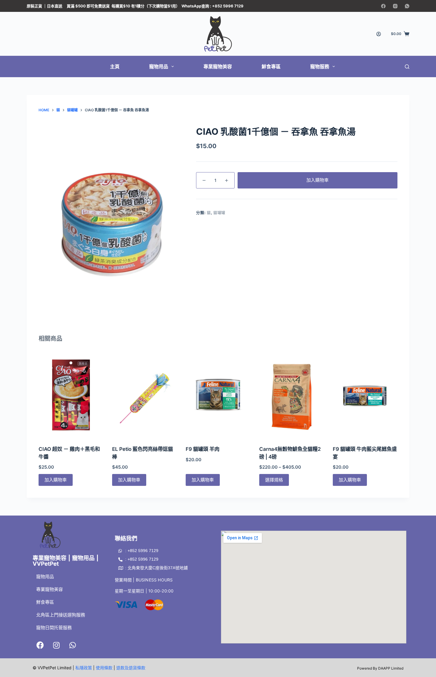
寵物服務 (319, 66)
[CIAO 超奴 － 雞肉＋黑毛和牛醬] (71, 395)
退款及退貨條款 (130, 667)
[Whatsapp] (72, 645)
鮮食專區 (271, 66)
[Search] (407, 66)
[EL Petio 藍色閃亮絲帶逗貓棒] (144, 395)
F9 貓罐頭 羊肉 (202, 449)
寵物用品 (158, 66)
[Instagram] (395, 6)
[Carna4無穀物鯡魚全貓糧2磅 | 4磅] (291, 395)
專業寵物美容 (217, 66)
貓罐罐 (219, 212)
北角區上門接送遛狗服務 (60, 615)
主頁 (115, 66)
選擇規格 (274, 480)
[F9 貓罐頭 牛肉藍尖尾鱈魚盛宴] (365, 395)
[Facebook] (383, 6)
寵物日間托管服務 (54, 627)
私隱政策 (83, 667)
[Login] (378, 34)
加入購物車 (317, 180)
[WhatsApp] (407, 6)
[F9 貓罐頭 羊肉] (218, 395)
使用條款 (104, 667)
